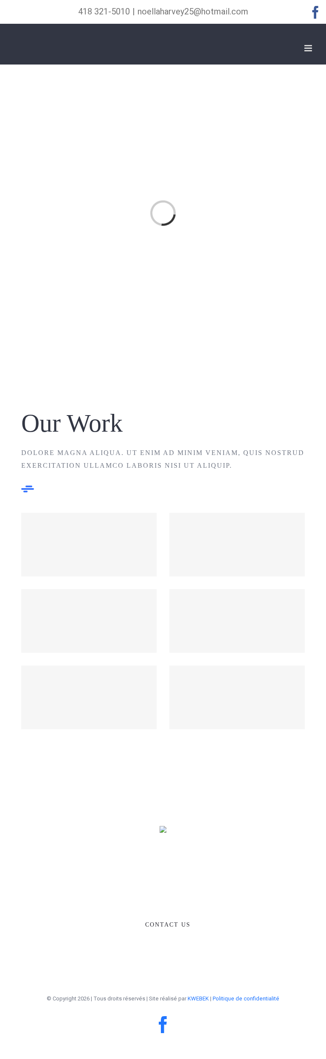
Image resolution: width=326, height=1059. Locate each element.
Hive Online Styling (89, 697)
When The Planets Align (89, 545)
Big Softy (237, 545)
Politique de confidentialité (246, 998)
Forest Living (89, 621)
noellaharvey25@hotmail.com (193, 11)
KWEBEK (198, 998)
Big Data (237, 621)
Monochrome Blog (237, 697)
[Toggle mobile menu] (308, 48)
